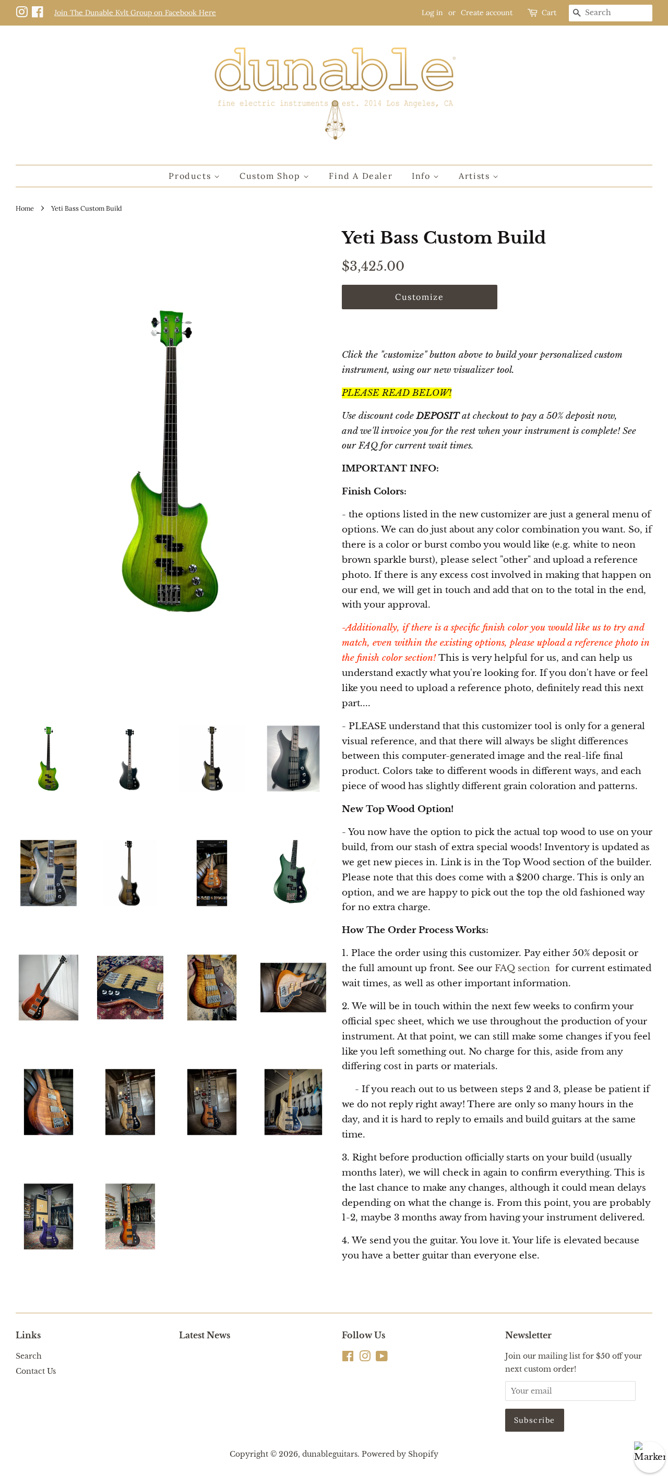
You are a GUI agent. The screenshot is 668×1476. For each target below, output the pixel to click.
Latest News (204, 1335)
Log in (432, 12)
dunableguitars (329, 1454)
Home (25, 208)
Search (29, 1356)
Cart (549, 12)
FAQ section (522, 968)
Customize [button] (419, 297)
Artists (476, 176)
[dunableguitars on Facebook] (39, 12)
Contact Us (36, 1371)
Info (422, 176)
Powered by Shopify (400, 1454)
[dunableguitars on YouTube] (382, 1358)
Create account (486, 12)
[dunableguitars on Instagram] (23, 12)
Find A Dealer (360, 176)
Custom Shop (271, 176)
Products (191, 176)
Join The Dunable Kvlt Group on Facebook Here (135, 12)
